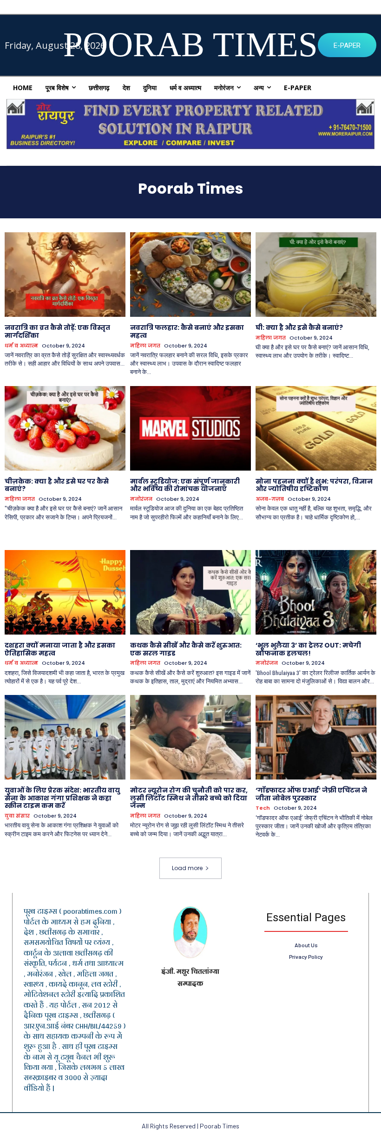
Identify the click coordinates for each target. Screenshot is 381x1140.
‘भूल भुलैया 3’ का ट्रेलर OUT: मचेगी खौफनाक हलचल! (308, 649)
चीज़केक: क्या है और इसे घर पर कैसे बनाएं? (57, 485)
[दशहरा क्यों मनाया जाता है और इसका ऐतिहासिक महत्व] (65, 592)
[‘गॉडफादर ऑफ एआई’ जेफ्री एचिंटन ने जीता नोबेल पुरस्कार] (316, 737)
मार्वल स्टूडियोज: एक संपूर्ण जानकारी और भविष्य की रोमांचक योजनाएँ (185, 485)
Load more (187, 868)
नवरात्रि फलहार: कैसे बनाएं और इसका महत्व (187, 331)
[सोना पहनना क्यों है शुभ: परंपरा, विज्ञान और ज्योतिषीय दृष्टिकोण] (316, 428)
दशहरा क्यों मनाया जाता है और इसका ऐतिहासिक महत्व (60, 649)
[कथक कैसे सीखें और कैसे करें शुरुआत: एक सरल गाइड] (190, 592)
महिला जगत (145, 346)
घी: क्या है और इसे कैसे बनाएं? (299, 327)
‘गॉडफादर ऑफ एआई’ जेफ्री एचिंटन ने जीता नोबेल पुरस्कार (311, 794)
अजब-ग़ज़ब (270, 499)
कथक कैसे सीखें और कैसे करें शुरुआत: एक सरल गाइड (186, 649)
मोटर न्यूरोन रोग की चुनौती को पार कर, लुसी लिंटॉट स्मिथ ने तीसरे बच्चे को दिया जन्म (189, 798)
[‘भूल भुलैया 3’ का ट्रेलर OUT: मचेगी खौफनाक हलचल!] (316, 592)
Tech (263, 808)
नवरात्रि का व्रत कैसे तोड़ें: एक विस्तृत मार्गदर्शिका (57, 331)
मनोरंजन (141, 499)
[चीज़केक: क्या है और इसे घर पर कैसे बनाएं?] (65, 428)
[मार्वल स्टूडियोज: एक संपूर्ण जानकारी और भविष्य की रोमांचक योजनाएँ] (190, 428)
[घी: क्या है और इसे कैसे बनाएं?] (316, 274)
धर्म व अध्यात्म (21, 346)
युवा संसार (17, 816)
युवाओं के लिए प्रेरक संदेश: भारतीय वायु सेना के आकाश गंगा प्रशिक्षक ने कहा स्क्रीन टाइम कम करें (62, 798)
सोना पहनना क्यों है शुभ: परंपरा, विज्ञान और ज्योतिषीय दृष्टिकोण (314, 485)
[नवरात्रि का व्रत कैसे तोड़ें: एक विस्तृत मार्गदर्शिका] (65, 274)
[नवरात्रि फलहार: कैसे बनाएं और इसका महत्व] (190, 274)
